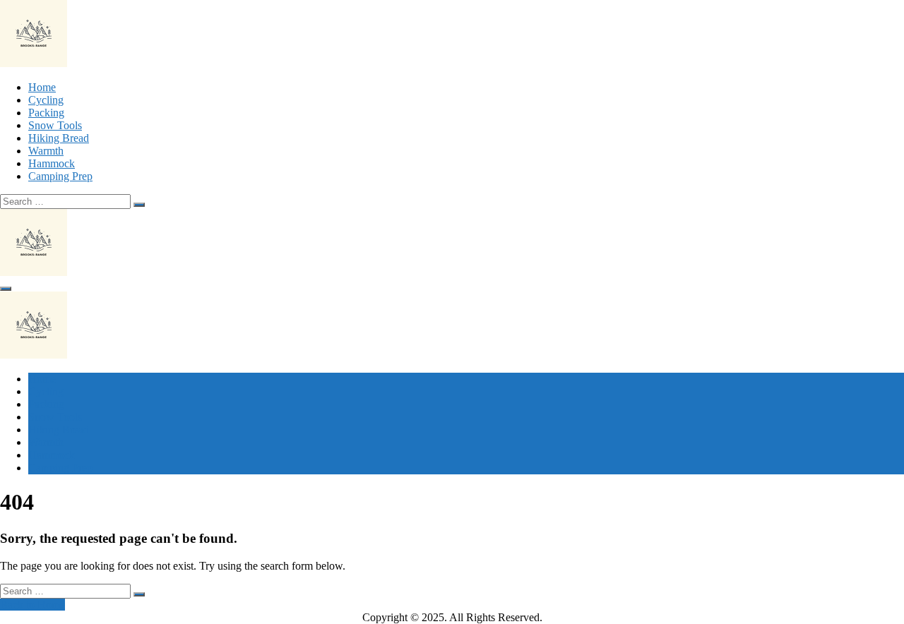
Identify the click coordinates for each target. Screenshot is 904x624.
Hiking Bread (58, 138)
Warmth (46, 151)
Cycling (46, 100)
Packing (46, 113)
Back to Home (32, 605)
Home (42, 87)
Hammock (51, 163)
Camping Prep (60, 176)
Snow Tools (55, 125)
